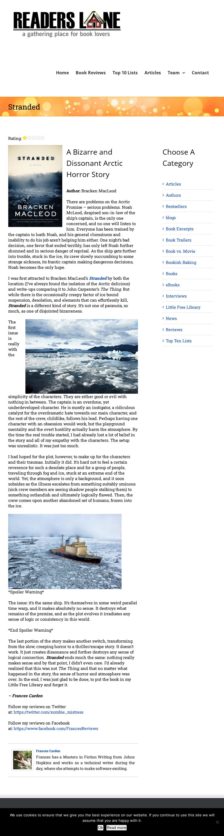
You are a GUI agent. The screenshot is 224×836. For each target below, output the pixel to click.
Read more (116, 827)
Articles (173, 184)
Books (171, 273)
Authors (173, 195)
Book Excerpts (179, 228)
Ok (100, 827)
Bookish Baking (181, 262)
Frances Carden (48, 751)
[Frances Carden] (22, 752)
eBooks (172, 284)
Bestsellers (176, 206)
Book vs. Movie (180, 251)
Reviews (174, 329)
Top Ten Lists (178, 340)
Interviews (176, 296)
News (171, 318)
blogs (171, 217)
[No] (217, 822)
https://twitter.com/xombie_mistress (48, 712)
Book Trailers (178, 240)
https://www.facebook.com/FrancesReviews (56, 728)
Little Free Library (183, 307)
